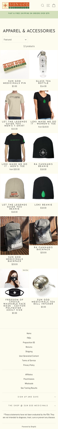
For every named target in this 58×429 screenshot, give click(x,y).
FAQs (29, 337)
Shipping (29, 351)
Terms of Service (29, 360)
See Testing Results (29, 388)
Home (29, 333)
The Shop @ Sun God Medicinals (28, 405)
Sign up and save (28, 397)
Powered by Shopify (29, 427)
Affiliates (29, 374)
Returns (29, 347)
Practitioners (29, 379)
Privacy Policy (29, 365)
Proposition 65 (29, 342)
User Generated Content (29, 356)
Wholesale (29, 383)
